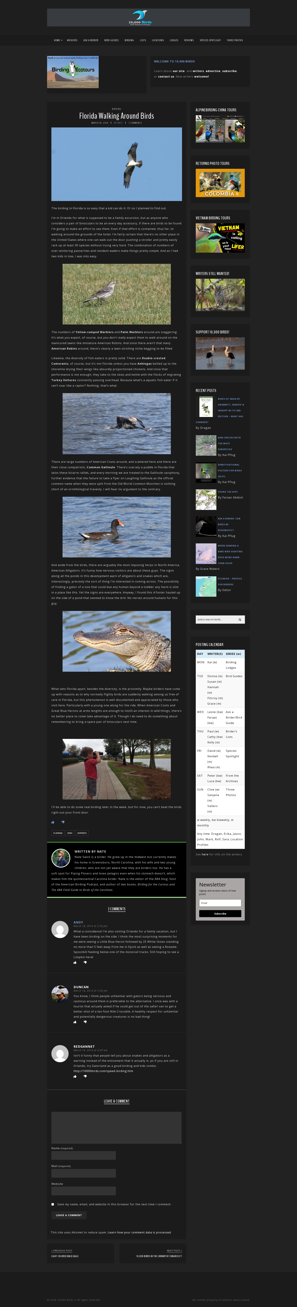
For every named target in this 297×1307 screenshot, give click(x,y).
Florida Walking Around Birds (116, 116)
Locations (158, 40)
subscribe (229, 71)
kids (70, 833)
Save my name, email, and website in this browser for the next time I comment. (114, 1204)
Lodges (174, 40)
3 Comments (135, 123)
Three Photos (235, 40)
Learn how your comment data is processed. (140, 1232)
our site (179, 71)
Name (62, 1148)
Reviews (189, 40)
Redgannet (84, 1046)
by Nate (118, 123)
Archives (72, 40)
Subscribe (220, 913)
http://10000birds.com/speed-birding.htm (103, 1071)
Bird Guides (111, 40)
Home (57, 40)
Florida (58, 833)
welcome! (201, 76)
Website (57, 1184)
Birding (129, 40)
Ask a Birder (91, 40)
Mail (61, 1166)
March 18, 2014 (99, 123)
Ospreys (82, 833)
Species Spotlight (210, 40)
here (205, 854)
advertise (213, 71)
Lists (143, 40)
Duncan (81, 987)
